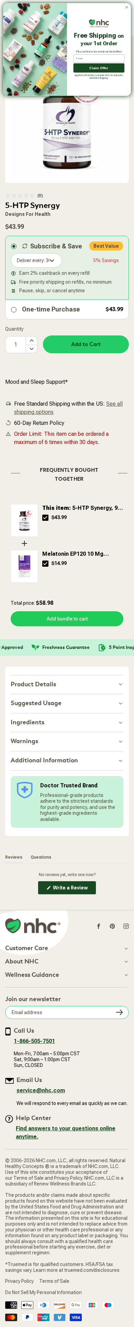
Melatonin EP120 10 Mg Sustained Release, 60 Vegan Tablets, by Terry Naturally (80, 554)
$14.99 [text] (59, 563)
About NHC (21, 962)
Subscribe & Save (56, 246)
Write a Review (74, 890)
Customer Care (26, 948)
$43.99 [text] (59, 517)
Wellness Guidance (32, 975)
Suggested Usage (36, 703)
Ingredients (27, 722)
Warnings (24, 741)
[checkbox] (45, 518)
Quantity (14, 329)
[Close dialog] (127, 7)
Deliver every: (31, 260)
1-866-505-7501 (34, 1041)
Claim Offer (98, 68)
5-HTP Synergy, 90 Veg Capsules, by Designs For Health (81, 508)
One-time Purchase (51, 309)
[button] (24, 196)
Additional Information (44, 760)
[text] (67, 473)
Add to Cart (86, 344)
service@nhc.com (40, 1090)
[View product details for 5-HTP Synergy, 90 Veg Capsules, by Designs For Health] (24, 520)
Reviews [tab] (13, 857)
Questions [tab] (41, 857)
